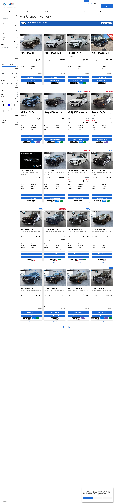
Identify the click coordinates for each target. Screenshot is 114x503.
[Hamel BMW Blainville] (8, 4)
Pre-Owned (47, 11)
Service (66, 11)
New (10, 11)
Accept (88, 498)
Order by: (97, 28)
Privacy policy (100, 500)
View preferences (107, 498)
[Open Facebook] (90, 3)
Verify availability (31, 77)
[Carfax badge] (81, 83)
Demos (29, 11)
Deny (98, 498)
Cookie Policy (95, 500)
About (85, 11)
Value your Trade (103, 11)
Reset (16, 25)
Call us (101, 0)
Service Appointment (107, 6)
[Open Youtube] (94, 3)
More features (39, 73)
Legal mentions (31, 86)
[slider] (1, 66)
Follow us (95, 0)
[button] (20, 42)
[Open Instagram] (97, 3)
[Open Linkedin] (96, 3)
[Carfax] (31, 83)
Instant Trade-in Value (31, 80)
